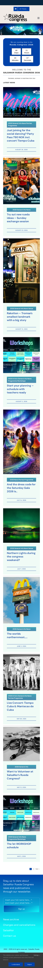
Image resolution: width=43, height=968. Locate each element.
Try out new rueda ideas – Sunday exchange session (18, 218)
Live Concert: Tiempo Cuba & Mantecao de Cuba (20, 706)
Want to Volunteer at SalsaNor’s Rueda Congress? (20, 775)
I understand (15, 964)
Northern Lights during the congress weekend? (21, 556)
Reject (29, 964)
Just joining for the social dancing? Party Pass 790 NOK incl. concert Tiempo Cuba (20, 135)
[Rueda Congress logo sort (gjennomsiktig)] (15, 14)
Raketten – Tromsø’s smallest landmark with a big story (19, 317)
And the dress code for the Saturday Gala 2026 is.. (21, 488)
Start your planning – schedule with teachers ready (20, 389)
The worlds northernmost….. (17, 635)
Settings (36, 955)
